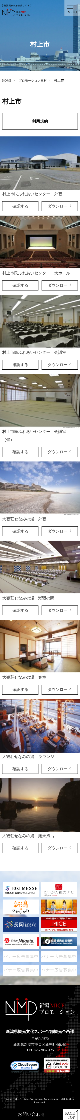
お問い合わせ (32, 1114)
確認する (20, 206)
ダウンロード (60, 206)
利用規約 (40, 121)
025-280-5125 (44, 1050)
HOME (6, 80)
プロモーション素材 (33, 80)
